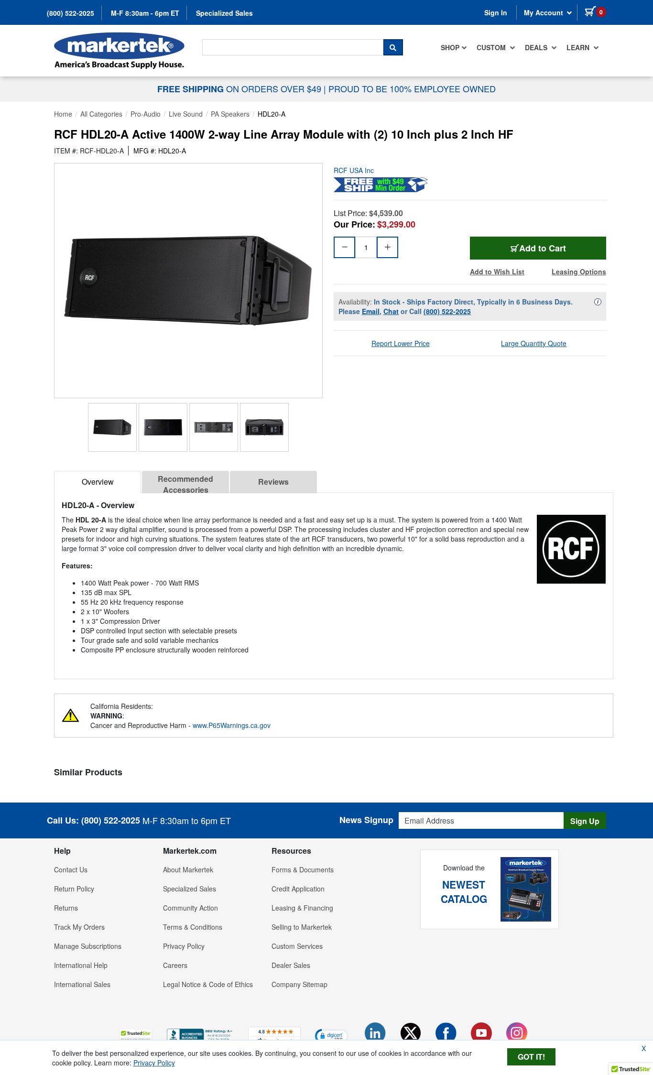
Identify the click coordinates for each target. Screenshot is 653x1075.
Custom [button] (492, 47)
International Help (81, 965)
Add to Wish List (497, 271)
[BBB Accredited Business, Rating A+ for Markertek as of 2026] (200, 1034)
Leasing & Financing (302, 907)
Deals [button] (537, 47)
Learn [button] (578, 47)
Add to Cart (542, 248)
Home (63, 114)
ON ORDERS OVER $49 (240, 88)
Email (371, 311)
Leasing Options (579, 271)
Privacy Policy (184, 946)
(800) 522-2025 (70, 13)
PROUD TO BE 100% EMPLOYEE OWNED (412, 88)
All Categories (101, 114)
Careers (175, 965)
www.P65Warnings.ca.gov (232, 725)
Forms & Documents (303, 869)
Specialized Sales (224, 13)
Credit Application (298, 888)
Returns (66, 907)
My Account (544, 12)
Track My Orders (79, 927)
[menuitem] (454, 47)
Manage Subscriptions (87, 946)
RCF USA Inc (354, 170)
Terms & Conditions (192, 927)
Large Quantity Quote (533, 343)
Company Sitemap (299, 984)
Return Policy (74, 888)
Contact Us (70, 869)
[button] (135, 1035)
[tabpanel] (334, 582)
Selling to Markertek (302, 927)
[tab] (97, 482)
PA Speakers (230, 114)
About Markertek (188, 869)
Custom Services (297, 946)
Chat (391, 311)
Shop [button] (450, 47)
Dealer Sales (291, 965)
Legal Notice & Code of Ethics (208, 984)
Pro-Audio (146, 114)
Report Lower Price (400, 343)
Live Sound (186, 114)
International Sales (82, 984)
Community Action (190, 907)
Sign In (495, 12)
